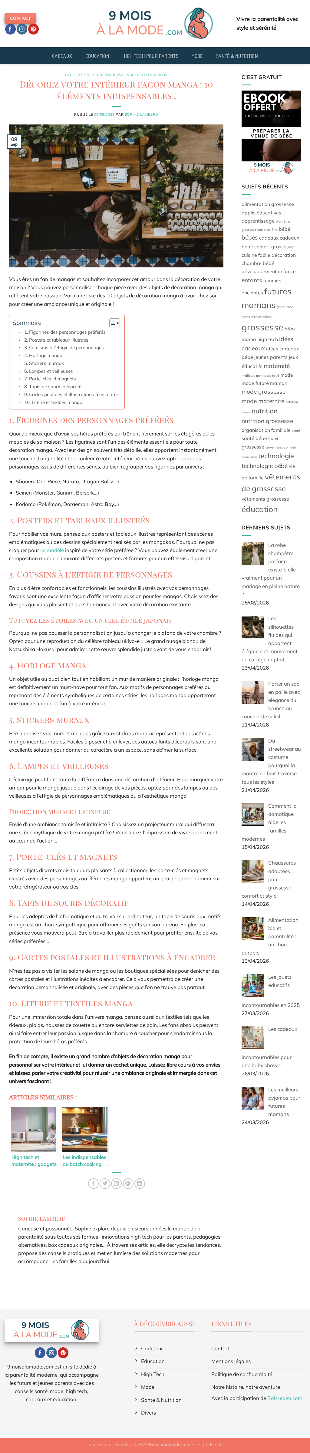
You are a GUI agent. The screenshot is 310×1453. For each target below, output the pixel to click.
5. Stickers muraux (44, 363)
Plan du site (210, 1444)
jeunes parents (271, 357)
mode (286, 375)
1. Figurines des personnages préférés (65, 332)
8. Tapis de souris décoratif (53, 386)
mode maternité (263, 401)
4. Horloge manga (43, 355)
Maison (160, 74)
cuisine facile (256, 255)
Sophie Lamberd (141, 114)
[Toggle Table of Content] (111, 323)
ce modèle (52, 550)
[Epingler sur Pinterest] (128, 1183)
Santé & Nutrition (237, 56)
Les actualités (137, 74)
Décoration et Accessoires (93, 74)
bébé (284, 229)
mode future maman (264, 383)
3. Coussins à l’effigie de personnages (64, 347)
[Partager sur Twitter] (105, 1183)
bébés (250, 237)
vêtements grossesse (265, 499)
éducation (260, 509)
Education (97, 56)
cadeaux (269, 238)
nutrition (265, 411)
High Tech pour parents (150, 56)
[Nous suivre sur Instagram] (22, 29)
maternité (277, 365)
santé (296, 431)
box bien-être (267, 229)
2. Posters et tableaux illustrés (56, 340)
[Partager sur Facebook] (93, 1183)
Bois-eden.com (284, 1398)
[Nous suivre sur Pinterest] (33, 29)
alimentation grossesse (268, 204)
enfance (287, 271)
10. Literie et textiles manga (53, 402)
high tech (267, 339)
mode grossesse (263, 391)
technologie (276, 456)
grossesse (262, 327)
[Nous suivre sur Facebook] (10, 29)
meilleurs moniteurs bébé (260, 375)
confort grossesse (274, 246)
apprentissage (258, 221)
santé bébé (254, 438)
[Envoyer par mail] (116, 1183)
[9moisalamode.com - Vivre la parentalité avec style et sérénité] (155, 23)
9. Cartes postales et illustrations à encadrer (71, 394)
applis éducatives (261, 213)
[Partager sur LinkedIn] (139, 1183)
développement (259, 271)
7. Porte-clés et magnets (50, 379)
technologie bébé (265, 465)
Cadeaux (62, 56)
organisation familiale (266, 430)
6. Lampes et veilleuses (48, 371)
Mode (197, 56)
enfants (252, 280)
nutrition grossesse (267, 421)
